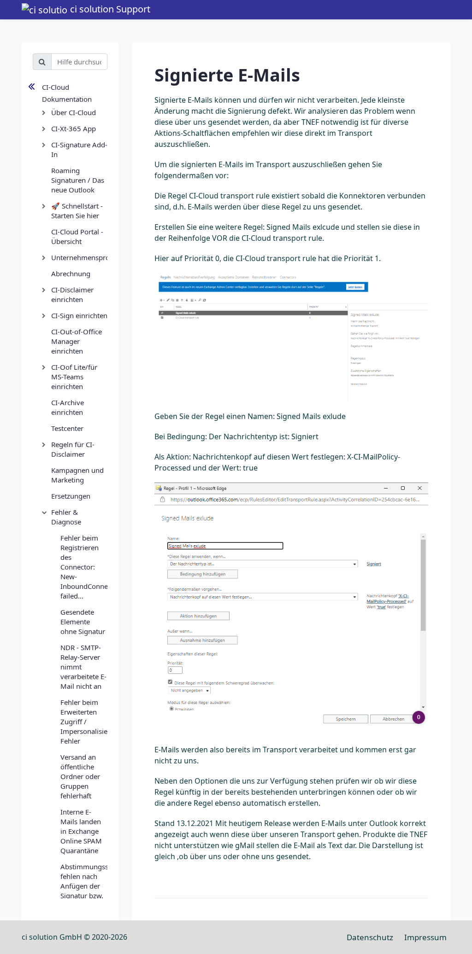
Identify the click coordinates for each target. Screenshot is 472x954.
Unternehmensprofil (79, 257)
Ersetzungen (70, 495)
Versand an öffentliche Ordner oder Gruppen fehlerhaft (80, 776)
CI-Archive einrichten (67, 407)
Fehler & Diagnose (66, 516)
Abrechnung (70, 273)
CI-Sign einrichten (79, 315)
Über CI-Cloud (73, 112)
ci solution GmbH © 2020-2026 (74, 937)
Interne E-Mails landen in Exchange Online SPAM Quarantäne (81, 831)
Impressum (425, 937)
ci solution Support (109, 9)
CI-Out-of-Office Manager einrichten (76, 341)
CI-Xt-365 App (73, 128)
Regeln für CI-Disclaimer (72, 449)
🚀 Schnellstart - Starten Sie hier (77, 210)
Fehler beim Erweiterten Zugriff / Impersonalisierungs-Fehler (83, 721)
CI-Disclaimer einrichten (72, 294)
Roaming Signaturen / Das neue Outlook (77, 180)
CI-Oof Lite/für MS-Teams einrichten (74, 376)
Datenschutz (370, 937)
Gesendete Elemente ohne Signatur (82, 621)
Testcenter (67, 428)
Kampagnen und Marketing (77, 474)
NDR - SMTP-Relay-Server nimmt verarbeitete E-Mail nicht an (83, 667)
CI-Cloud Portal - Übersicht (77, 236)
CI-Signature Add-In (79, 149)
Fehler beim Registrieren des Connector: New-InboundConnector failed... (83, 566)
